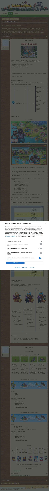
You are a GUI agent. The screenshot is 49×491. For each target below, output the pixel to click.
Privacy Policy (32, 267)
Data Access (24, 267)
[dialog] (24, 245)
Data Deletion (17, 267)
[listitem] (24, 241)
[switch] (40, 244)
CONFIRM (15, 262)
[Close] (46, 224)
